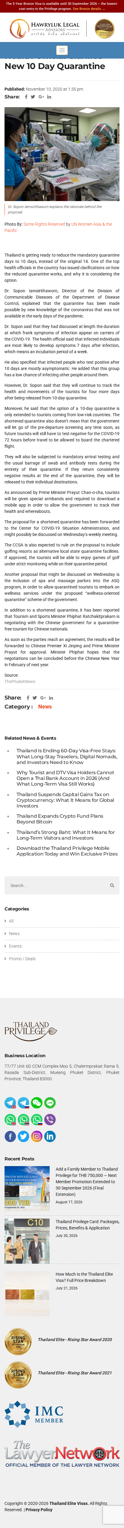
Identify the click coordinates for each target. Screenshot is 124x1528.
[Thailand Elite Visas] (62, 28)
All (11, 921)
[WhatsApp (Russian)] (36, 1119)
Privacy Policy (39, 1509)
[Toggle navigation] (62, 50)
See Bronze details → (89, 9)
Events (15, 946)
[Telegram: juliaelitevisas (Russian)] (23, 1102)
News (45, 706)
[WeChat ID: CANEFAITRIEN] (36, 1102)
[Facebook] (10, 1136)
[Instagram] (36, 1136)
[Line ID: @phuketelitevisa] (50, 1102)
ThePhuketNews (20, 681)
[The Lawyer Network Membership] (62, 1453)
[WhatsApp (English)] (10, 1119)
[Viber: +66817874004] (50, 1119)
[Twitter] (23, 1136)
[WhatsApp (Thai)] (23, 1119)
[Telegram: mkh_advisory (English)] (10, 1102)
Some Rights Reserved (44, 224)
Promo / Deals (22, 958)
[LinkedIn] (50, 1136)
